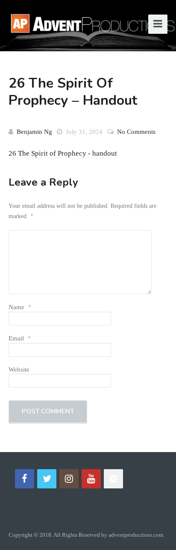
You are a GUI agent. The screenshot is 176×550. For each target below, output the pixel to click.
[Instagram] (69, 478)
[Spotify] (113, 478)
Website (19, 369)
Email (20, 338)
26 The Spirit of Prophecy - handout (63, 153)
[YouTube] (91, 478)
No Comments (136, 131)
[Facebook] (24, 478)
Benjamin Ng (34, 131)
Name (20, 307)
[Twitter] (46, 478)
